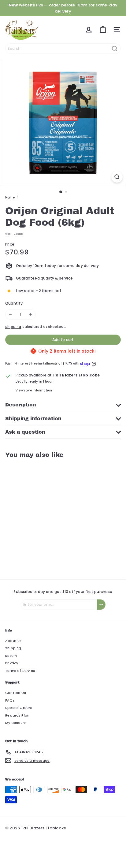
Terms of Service (20, 670)
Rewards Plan (17, 715)
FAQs (10, 700)
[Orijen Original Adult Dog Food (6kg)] (43, 515)
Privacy (11, 663)
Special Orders (18, 707)
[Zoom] (117, 177)
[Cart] (103, 30)
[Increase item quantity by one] (30, 314)
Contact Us (15, 692)
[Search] (115, 48)
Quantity (14, 303)
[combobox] (63, 48)
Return (11, 655)
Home (10, 197)
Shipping (13, 326)
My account (16, 722)
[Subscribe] (101, 604)
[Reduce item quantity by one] (10, 314)
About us (13, 640)
